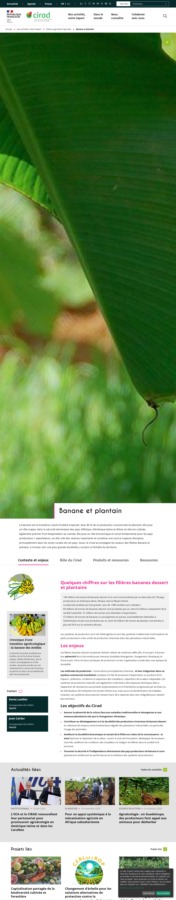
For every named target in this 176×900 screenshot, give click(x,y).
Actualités (12, 3)
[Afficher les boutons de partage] (167, 41)
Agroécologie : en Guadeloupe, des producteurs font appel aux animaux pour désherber (143, 818)
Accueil (9, 29)
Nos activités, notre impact (76, 16)
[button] (165, 16)
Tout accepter (163, 893)
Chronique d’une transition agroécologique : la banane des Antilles (27, 644)
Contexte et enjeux (33, 560)
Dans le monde (98, 16)
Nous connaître (117, 16)
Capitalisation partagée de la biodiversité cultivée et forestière (33, 892)
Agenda (31, 3)
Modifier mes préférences (132, 888)
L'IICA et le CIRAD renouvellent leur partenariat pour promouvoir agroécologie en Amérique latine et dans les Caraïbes (34, 822)
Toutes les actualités (151, 769)
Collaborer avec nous (138, 16)
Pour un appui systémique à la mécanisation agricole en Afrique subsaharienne (88, 818)
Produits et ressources (111, 560)
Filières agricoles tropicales (58, 29)
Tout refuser (148, 893)
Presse (48, 3)
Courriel (12, 708)
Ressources (149, 560)
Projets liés (156, 849)
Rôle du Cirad (71, 560)
